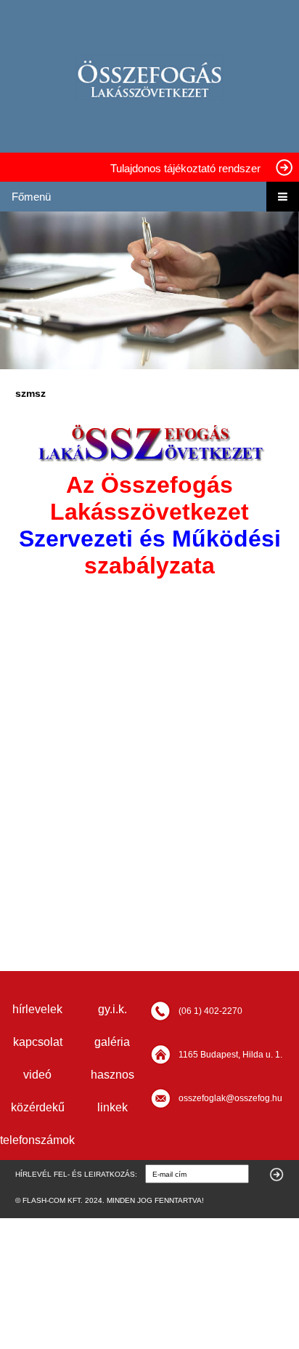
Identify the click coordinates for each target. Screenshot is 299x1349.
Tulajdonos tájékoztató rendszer (185, 168)
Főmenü (31, 196)
